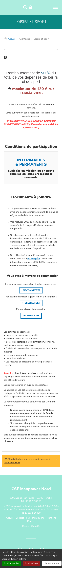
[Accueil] (10, 7)
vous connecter (12, 462)
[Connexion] (30, 7)
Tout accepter (11, 563)
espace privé (33, 258)
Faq (28, 518)
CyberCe (35, 526)
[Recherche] (25, 7)
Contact (20, 518)
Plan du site (38, 518)
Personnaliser (52, 563)
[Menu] (55, 7)
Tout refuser (31, 563)
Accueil (11, 39)
